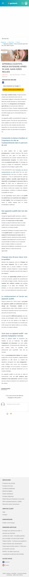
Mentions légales (7, 491)
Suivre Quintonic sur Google (11, 86)
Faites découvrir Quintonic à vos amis (13, 499)
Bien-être (11, 42)
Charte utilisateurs (7, 494)
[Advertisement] (14, 21)
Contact (4, 514)
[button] (22, 3)
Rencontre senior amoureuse (10, 504)
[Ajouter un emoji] (7, 414)
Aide (3, 512)
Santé (18, 42)
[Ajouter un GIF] (11, 413)
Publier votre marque (8, 523)
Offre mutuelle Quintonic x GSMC (12, 501)
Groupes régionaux (8, 496)
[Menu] (3, 3)
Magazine (3, 42)
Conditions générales (8, 488)
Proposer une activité (8, 483)
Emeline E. (5, 74)
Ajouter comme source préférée (12, 89)
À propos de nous (7, 486)
